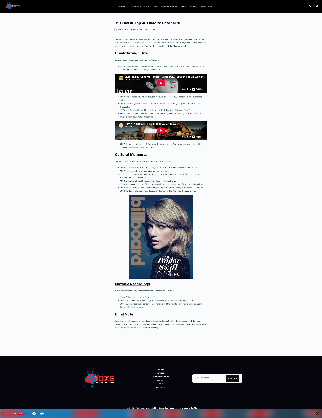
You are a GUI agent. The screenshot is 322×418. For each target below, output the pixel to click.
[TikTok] (313, 6)
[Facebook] (310, 6)
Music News (150, 30)
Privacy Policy (206, 6)
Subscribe (232, 378)
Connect (183, 6)
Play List (122, 6)
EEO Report (161, 387)
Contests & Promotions (141, 6)
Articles (193, 6)
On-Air (112, 6)
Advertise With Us (169, 6)
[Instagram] (317, 6)
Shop (156, 6)
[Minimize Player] (317, 414)
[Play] (34, 414)
